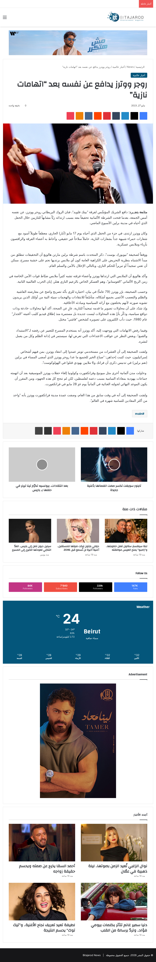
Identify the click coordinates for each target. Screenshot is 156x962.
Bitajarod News (92, 955)
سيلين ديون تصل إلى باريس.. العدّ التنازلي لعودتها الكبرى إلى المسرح (31, 548)
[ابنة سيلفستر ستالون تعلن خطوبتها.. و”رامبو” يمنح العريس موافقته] (126, 531)
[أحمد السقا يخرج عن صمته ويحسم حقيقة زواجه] (42, 842)
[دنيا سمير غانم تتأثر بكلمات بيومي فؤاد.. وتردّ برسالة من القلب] (114, 901)
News (130, 66)
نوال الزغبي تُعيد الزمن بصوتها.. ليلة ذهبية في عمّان (117, 868)
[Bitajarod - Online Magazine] (125, 17)
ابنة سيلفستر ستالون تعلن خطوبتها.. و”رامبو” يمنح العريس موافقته (126, 548)
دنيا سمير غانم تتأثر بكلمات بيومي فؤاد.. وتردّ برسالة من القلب (119, 927)
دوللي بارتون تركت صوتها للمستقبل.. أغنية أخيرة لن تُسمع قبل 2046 (78, 548)
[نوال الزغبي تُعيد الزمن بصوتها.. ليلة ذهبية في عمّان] (114, 842)
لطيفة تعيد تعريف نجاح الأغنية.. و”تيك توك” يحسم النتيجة (44, 927)
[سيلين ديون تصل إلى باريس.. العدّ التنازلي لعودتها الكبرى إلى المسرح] (30, 531)
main (138, 414)
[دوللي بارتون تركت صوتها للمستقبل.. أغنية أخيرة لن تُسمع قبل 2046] (78, 531)
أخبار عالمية (118, 66)
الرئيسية (140, 66)
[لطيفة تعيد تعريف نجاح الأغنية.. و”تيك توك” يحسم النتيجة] (42, 901)
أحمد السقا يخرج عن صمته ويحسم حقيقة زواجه (47, 868)
